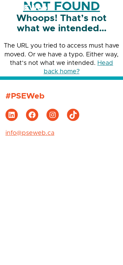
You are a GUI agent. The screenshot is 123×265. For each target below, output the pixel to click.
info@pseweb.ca (29, 133)
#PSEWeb (27, 8)
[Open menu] (111, 8)
